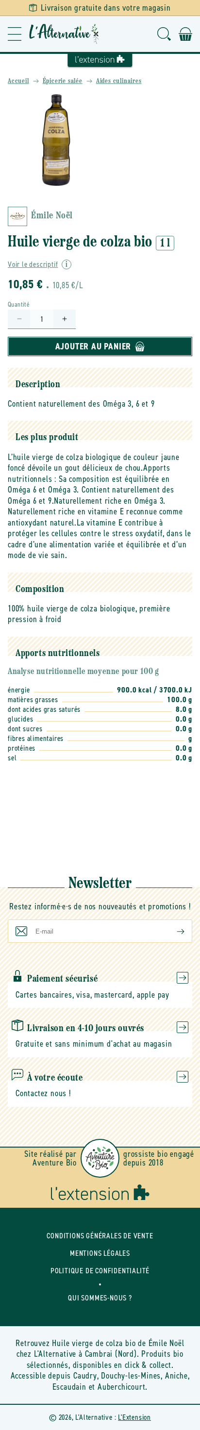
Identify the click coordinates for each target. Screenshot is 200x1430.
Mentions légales (100, 1253)
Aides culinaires (119, 81)
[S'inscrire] (172, 931)
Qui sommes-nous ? (100, 1298)
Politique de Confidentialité (100, 1271)
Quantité (19, 304)
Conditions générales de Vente (100, 1236)
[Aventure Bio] (100, 1158)
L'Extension (134, 1417)
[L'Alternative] (64, 34)
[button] (14, 34)
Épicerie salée (63, 81)
